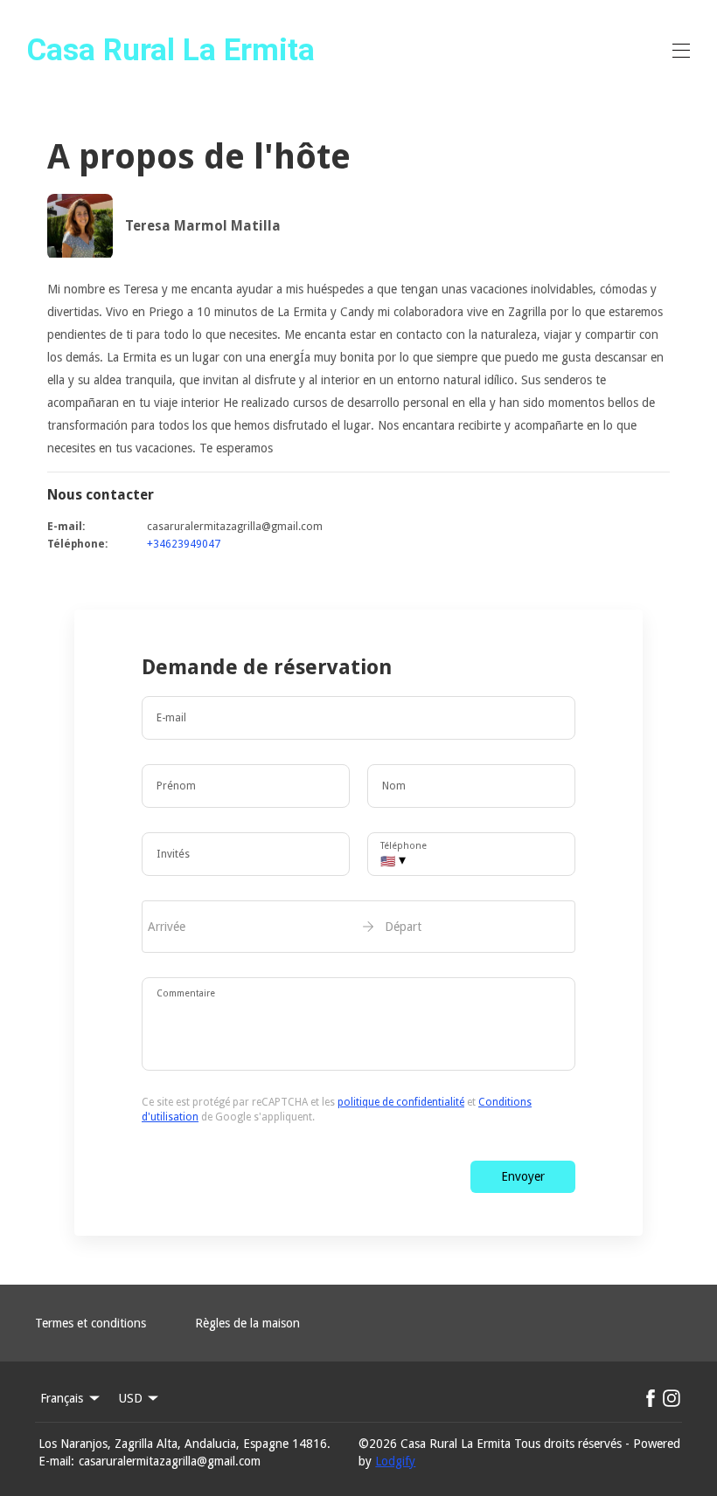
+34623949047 (183, 544)
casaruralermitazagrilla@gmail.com (170, 1461)
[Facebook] (650, 1398)
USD (131, 1398)
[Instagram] (671, 1398)
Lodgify (395, 1461)
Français (61, 1398)
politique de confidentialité (401, 1102)
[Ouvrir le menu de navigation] (681, 51)
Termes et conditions (90, 1323)
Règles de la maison (247, 1323)
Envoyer (523, 1176)
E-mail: (56, 1461)
